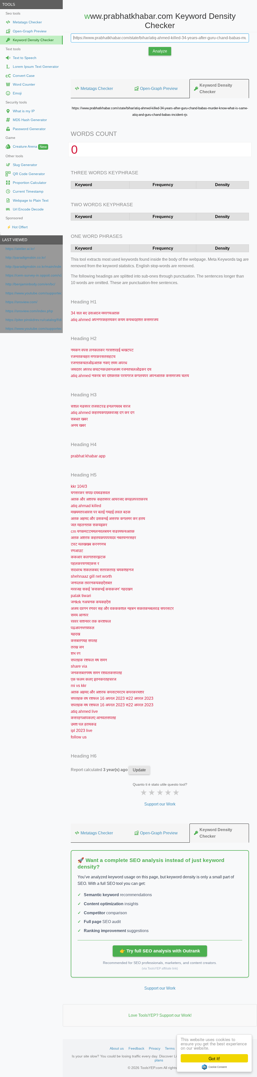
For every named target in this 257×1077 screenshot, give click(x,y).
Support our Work (159, 804)
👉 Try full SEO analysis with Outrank (160, 950)
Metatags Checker (97, 88)
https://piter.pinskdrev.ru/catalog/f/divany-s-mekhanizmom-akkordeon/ (33, 320)
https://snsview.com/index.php (29, 311)
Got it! (214, 1058)
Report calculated (100, 770)
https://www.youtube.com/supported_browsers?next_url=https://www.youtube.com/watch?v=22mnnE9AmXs (33, 293)
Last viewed (14, 240)
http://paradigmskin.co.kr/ (26, 257)
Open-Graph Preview (159, 88)
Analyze (160, 51)
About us (117, 1048)
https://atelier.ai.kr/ (20, 249)
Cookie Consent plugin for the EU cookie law (214, 1067)
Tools (8, 4)
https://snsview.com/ (21, 302)
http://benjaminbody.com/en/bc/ (30, 284)
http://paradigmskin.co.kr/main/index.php (33, 266)
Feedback (136, 1048)
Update (139, 770)
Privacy (154, 1048)
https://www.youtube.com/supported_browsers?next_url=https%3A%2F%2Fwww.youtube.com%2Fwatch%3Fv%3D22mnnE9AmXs (33, 329)
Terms (170, 1048)
